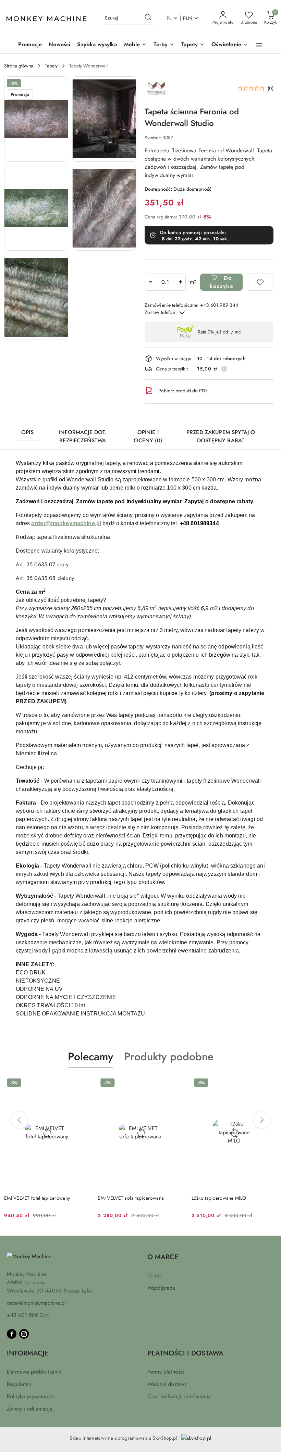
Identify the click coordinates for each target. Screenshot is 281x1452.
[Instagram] (24, 1334)
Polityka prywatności (30, 1396)
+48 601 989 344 (28, 1315)
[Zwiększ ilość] (180, 282)
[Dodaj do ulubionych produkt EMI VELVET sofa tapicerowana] (81, 1083)
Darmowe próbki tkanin (34, 1372)
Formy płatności (165, 1372)
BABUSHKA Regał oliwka (218, 1198)
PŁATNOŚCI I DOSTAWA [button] (185, 1353)
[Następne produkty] (262, 1119)
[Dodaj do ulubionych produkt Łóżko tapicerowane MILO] (175, 1083)
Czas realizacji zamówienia (179, 1396)
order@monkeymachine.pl (36, 1303)
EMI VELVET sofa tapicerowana (37, 1198)
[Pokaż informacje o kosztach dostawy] (224, 369)
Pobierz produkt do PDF (183, 390)
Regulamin (19, 1384)
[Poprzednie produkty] (19, 1119)
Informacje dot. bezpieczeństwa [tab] (82, 436)
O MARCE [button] (162, 1257)
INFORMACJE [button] (27, 1353)
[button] (259, 45)
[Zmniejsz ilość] (150, 282)
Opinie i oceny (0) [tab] (148, 436)
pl (169, 18)
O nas (154, 1275)
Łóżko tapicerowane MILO (125, 1198)
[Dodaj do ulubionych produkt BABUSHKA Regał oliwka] (269, 1083)
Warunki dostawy (167, 1384)
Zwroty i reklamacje (29, 1409)
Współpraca (161, 1288)
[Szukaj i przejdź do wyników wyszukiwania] (148, 18)
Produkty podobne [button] (168, 1056)
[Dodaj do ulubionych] (260, 282)
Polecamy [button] (90, 1056)
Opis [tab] (27, 432)
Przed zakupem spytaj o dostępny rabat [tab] (220, 436)
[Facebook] (11, 1334)
